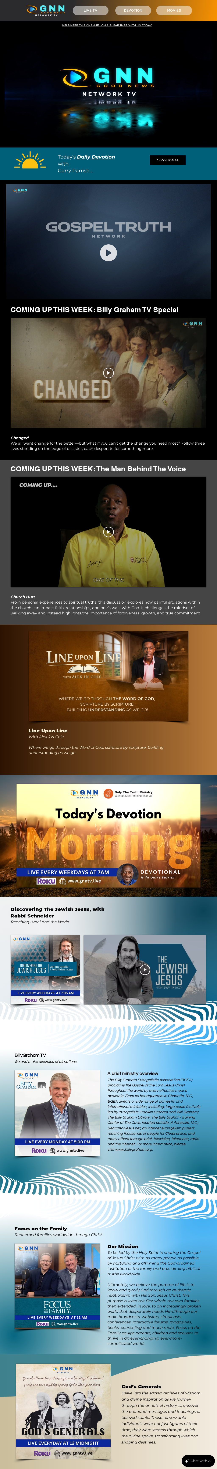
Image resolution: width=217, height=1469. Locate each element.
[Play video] (108, 373)
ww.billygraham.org (135, 1149)
